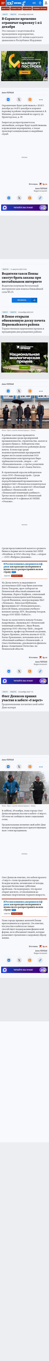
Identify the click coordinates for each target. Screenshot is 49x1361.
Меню (3, 3)
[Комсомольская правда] (14, 3)
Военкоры (28, 8)
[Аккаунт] (46, 3)
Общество (14, 14)
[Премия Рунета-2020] (23, 3)
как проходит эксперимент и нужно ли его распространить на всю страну (24, 562)
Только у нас (16, 8)
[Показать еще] (41, 99)
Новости (5, 8)
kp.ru (45, 181)
